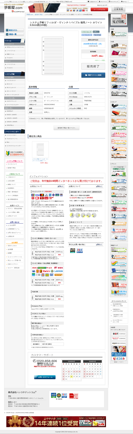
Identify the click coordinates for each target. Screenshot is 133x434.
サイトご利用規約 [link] (13, 195)
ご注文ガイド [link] (11, 177)
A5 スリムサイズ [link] (11, 87)
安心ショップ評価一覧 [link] (14, 260)
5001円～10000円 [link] (11, 114)
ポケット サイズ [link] (11, 91)
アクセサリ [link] (10, 57)
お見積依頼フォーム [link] (13, 229)
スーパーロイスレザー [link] (13, 104)
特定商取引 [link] (11, 188)
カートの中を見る (99, 9)
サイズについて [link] (12, 164)
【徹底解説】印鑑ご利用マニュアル (118, 315)
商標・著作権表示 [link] (13, 192)
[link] (14, 257)
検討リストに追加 (94, 75)
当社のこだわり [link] (12, 245)
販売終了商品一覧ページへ (66, 128)
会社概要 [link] (10, 249)
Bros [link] (8, 142)
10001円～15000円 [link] (12, 118)
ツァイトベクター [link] (11, 135)
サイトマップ (114, 1)
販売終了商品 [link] (11, 168)
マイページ (104, 1)
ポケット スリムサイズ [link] (13, 94)
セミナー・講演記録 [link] (13, 268)
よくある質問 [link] (11, 225)
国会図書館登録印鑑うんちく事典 (118, 305)
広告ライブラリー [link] (13, 264)
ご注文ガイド (93, 1)
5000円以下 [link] (10, 111)
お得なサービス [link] (12, 216)
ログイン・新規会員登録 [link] (15, 208)
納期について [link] (11, 184)
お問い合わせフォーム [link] (14, 232)
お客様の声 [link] (11, 236)
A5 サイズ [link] (9, 84)
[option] (40, 152)
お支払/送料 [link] (11, 181)
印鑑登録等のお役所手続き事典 (118, 310)
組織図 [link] (10, 253)
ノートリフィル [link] (11, 50)
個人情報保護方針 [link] (13, 199)
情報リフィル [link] (10, 54)
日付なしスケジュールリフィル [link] (15, 47)
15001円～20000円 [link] (12, 121)
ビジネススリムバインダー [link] (14, 145)
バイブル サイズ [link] (11, 80)
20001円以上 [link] (10, 125)
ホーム (125, 1)
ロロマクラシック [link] (11, 101)
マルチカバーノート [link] (12, 138)
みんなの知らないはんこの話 (118, 321)
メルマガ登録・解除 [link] (13, 212)
